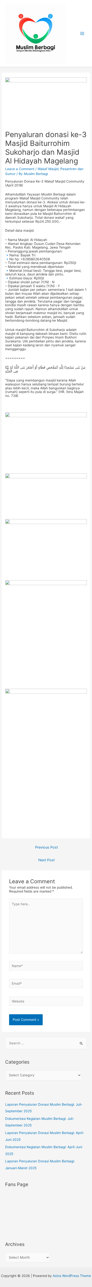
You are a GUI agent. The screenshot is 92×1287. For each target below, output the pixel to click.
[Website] (46, 1002)
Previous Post (46, 847)
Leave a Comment (19, 169)
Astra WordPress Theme (72, 1276)
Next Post (46, 860)
